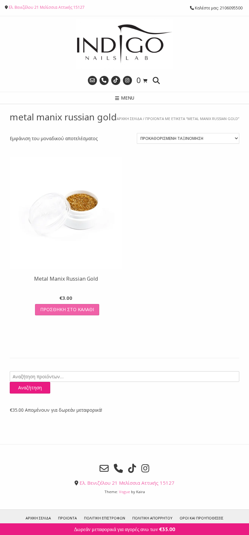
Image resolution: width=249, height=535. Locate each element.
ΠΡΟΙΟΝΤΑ (67, 518)
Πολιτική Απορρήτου (152, 518)
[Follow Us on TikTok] (115, 80)
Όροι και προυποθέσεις (201, 518)
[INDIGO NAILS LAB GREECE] (124, 44)
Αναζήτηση (30, 387)
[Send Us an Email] (92, 80)
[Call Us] (104, 80)
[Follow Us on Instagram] (127, 80)
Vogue (124, 491)
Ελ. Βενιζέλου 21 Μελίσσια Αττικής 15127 (47, 7)
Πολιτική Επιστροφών (104, 518)
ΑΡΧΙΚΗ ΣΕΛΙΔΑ (38, 518)
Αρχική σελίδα (129, 118)
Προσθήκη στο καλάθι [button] (67, 309)
